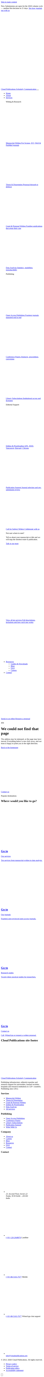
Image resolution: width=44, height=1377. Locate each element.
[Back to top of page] (2, 1374)
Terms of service (12, 1366)
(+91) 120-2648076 (13, 1238)
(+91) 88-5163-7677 (14, 1277)
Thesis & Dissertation (14, 1100)
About (8, 95)
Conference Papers (13, 1120)
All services (10, 1109)
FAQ (13, 668)
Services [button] (9, 98)
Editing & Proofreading (15, 1105)
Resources (10, 1143)
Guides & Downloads (19, 664)
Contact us (5, 792)
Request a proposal (22, 719)
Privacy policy (11, 1364)
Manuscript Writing (13, 1098)
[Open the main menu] (38, 89)
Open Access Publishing (15, 1118)
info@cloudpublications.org (16, 1356)
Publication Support (13, 1125)
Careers (14, 670)
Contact (9, 673)
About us (9, 1136)
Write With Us (11, 1127)
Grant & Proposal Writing (16, 1103)
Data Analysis (11, 1107)
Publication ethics (12, 1368)
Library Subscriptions (14, 1123)
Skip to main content (9, 2)
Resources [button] (10, 662)
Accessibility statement (14, 1370)
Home (8, 93)
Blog (13, 666)
